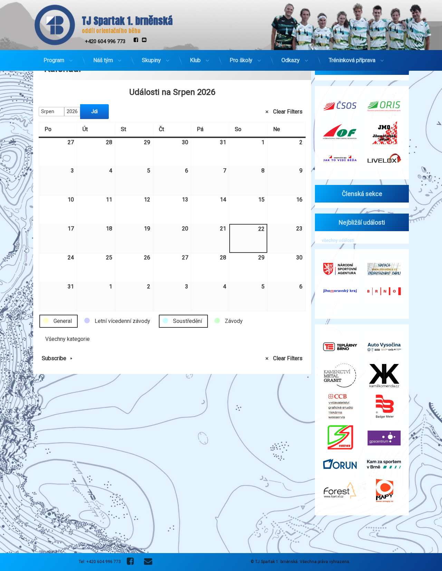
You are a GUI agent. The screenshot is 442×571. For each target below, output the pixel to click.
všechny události (338, 240)
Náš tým (103, 60)
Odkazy (290, 60)
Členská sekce (362, 193)
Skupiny (151, 60)
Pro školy (241, 60)
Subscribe (54, 358)
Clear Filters (287, 111)
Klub (195, 60)
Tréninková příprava (352, 60)
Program (54, 60)
